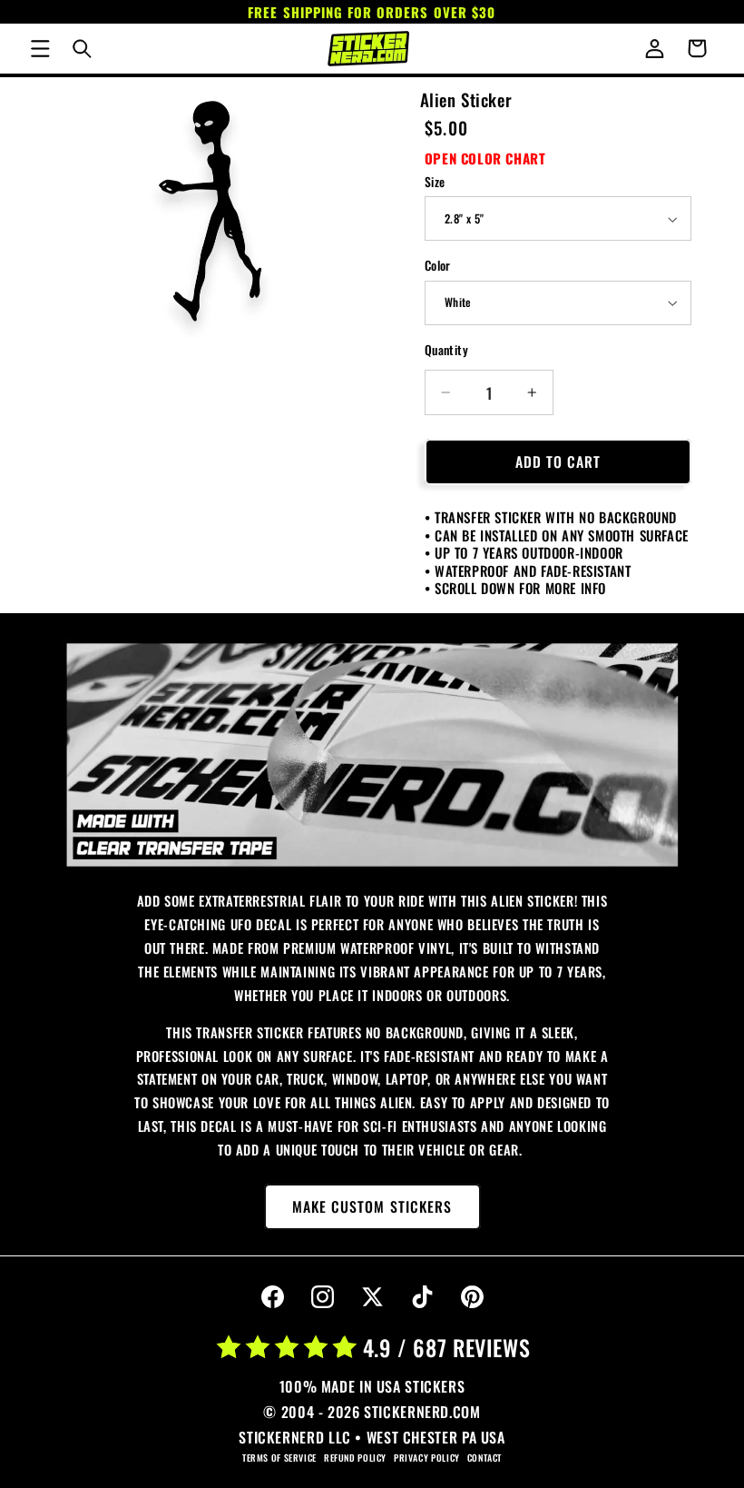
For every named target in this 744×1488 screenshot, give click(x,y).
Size (435, 182)
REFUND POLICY (355, 1457)
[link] (372, 755)
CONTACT (484, 1457)
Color (438, 265)
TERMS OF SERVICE (279, 1457)
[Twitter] (372, 1297)
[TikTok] (422, 1297)
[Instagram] (322, 1297)
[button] (40, 48)
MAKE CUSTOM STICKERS (372, 1206)
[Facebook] (272, 1297)
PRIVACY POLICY (427, 1457)
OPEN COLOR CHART (485, 158)
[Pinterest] (471, 1297)
